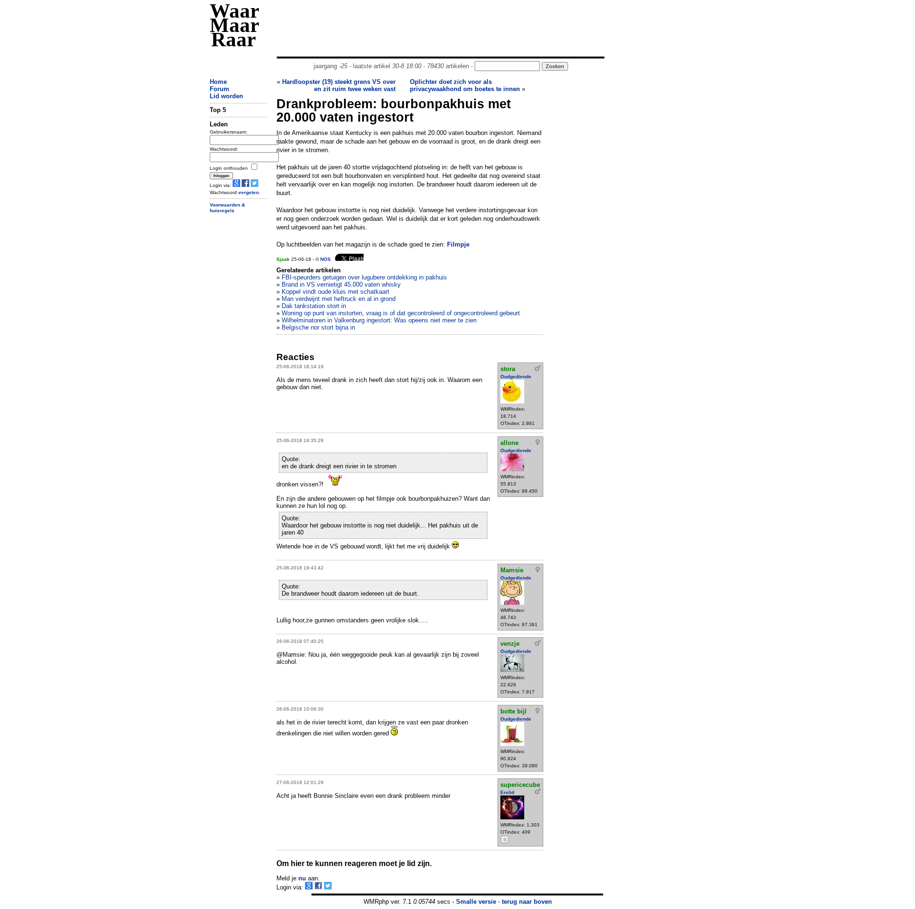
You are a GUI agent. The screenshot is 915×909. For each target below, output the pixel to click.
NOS (325, 259)
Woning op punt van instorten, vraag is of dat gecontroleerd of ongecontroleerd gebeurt (401, 313)
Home (218, 81)
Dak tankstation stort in (314, 306)
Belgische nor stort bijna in (318, 327)
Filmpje (458, 244)
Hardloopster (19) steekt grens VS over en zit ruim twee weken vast (339, 85)
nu (302, 878)
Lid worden (226, 96)
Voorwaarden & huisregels (227, 208)
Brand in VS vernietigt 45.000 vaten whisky (341, 284)
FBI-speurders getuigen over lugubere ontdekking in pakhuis (364, 277)
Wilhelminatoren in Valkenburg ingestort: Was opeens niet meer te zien (379, 320)
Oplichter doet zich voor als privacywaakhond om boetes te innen (465, 85)
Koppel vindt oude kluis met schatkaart (335, 291)
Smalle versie (476, 901)
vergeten (248, 192)
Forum (219, 89)
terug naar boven (527, 901)
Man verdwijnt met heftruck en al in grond (339, 298)
